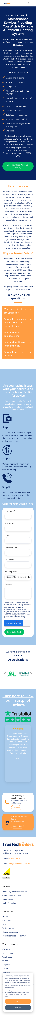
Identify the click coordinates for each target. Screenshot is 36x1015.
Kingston (6, 964)
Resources (7, 911)
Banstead (6, 972)
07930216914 (14, 858)
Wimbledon (7, 957)
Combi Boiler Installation (13, 895)
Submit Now (17, 826)
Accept (18, 1001)
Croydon (6, 949)
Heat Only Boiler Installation (14, 891)
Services (6, 886)
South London (8, 953)
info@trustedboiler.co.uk (19, 864)
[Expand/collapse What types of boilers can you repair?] (30, 310)
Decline (18, 1008)
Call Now (16, 808)
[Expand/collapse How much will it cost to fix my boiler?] (30, 343)
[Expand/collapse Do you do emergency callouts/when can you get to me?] (30, 319)
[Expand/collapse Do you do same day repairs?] (30, 352)
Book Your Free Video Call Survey (18, 166)
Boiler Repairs (8, 899)
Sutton (5, 961)
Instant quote (8, 928)
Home (5, 916)
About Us (6, 920)
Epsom (5, 968)
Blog (4, 924)
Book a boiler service (11, 932)
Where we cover (10, 943)
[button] (28, 3)
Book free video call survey (14, 936)
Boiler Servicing (9, 903)
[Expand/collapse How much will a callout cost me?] (30, 333)
